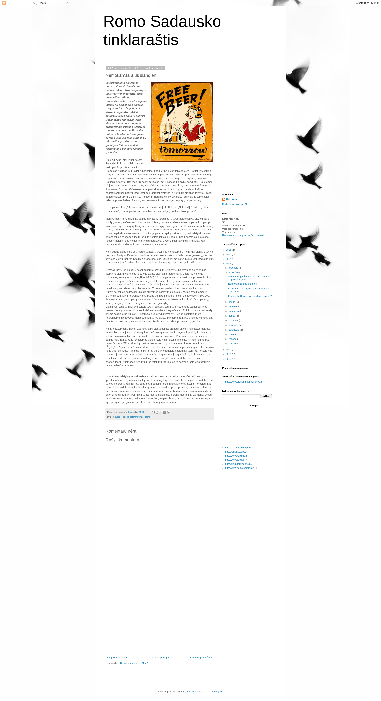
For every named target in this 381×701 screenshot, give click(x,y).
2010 (229, 359)
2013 (229, 263)
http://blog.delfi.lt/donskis (238, 464)
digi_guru (191, 691)
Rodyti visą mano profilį (234, 204)
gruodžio (234, 267)
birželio (233, 320)
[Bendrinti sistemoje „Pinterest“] (168, 412)
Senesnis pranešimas (201, 657)
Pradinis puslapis (160, 657)
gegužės (234, 325)
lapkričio (233, 272)
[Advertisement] (160, 591)
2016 (229, 249)
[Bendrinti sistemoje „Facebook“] (164, 412)
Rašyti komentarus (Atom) (134, 663)
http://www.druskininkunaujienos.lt (243, 381)
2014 (229, 259)
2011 (229, 354)
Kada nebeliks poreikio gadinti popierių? (250, 296)
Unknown (231, 199)
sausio (232, 343)
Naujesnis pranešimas (119, 657)
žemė (147, 417)
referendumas (137, 417)
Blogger (218, 691)
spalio (232, 302)
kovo (231, 334)
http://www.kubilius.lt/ (236, 455)
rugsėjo (233, 306)
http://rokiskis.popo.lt (236, 451)
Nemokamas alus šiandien (242, 284)
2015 (229, 254)
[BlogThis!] (157, 412)
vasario (233, 339)
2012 (229, 349)
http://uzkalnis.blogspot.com (240, 447)
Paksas (125, 417)
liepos (232, 315)
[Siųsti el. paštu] (153, 412)
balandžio (234, 329)
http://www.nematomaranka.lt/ (241, 468)
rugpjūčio (234, 311)
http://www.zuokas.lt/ (236, 459)
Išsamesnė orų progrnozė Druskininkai (243, 235)
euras (117, 417)
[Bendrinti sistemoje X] (161, 412)
